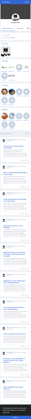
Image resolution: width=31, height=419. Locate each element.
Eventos (6, 109)
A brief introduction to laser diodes (14, 334)
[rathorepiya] (4, 91)
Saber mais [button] (6, 412)
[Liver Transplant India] (26, 67)
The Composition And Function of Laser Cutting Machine (13, 308)
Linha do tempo (9, 28)
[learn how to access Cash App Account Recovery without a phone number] (4, 124)
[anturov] (19, 67)
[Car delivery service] (19, 91)
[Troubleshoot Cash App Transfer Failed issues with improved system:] (12, 124)
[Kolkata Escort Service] (19, 116)
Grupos (6, 85)
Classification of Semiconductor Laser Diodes (13, 147)
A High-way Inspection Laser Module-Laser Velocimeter (15, 200)
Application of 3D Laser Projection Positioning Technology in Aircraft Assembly (14, 254)
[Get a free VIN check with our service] (12, 100)
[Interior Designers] (12, 91)
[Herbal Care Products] (12, 67)
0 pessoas (12, 37)
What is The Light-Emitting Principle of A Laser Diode (15, 173)
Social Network (6, 2)
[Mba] (4, 76)
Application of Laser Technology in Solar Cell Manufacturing (14, 281)
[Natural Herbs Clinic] (4, 67)
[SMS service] (26, 91)
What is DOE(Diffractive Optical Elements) (13, 388)
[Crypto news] (4, 100)
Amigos (21, 28)
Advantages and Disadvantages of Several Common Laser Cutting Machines (14, 360)
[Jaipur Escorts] (4, 116)
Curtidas (6, 61)
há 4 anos (8, 141)
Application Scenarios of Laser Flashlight (13, 226)
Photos (6, 43)
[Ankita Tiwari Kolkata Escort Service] (26, 116)
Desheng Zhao (15, 22)
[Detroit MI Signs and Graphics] (12, 76)
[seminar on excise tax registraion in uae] (12, 116)
